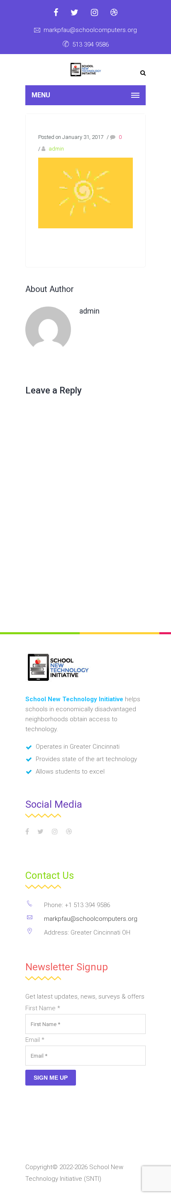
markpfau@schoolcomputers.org (90, 30)
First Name (42, 1008)
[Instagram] (94, 12)
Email (34, 1040)
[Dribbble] (114, 12)
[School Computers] (85, 69)
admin (56, 149)
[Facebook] (55, 12)
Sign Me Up (51, 1077)
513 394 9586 (90, 44)
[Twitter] (74, 12)
